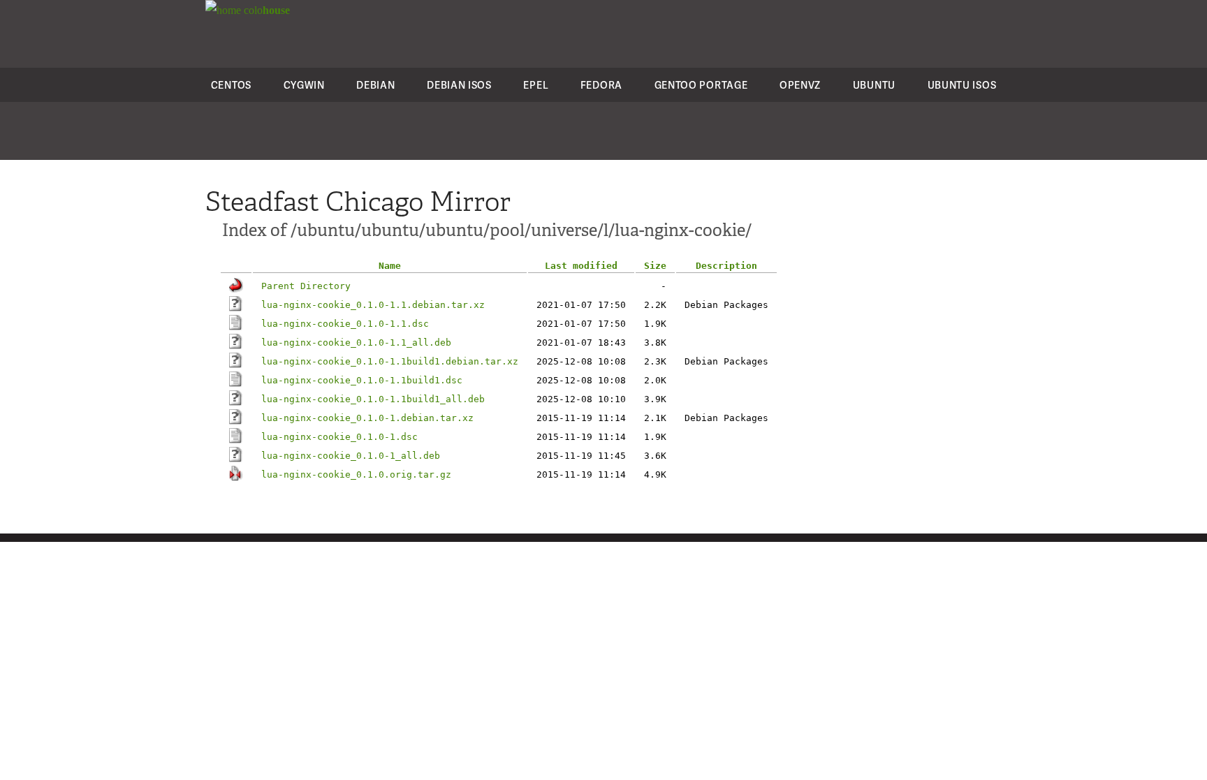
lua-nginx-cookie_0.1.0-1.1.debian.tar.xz (373, 305)
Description (726, 265)
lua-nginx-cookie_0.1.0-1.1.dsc (345, 323)
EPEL (535, 84)
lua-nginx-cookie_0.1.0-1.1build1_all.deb (373, 399)
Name (390, 265)
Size (655, 265)
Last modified (581, 265)
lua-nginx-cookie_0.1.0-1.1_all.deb (356, 342)
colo (265, 10)
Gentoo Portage (701, 84)
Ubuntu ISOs (962, 84)
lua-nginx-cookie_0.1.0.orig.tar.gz (356, 474)
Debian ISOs (459, 84)
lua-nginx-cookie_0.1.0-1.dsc (339, 437)
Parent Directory (306, 286)
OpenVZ (800, 84)
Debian (375, 84)
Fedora (601, 84)
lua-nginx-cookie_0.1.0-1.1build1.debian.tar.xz (389, 361)
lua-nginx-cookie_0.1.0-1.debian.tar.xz (367, 418)
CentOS (231, 84)
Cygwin (304, 84)
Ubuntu (874, 84)
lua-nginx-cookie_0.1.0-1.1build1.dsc (361, 380)
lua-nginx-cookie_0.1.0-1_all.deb (350, 455)
